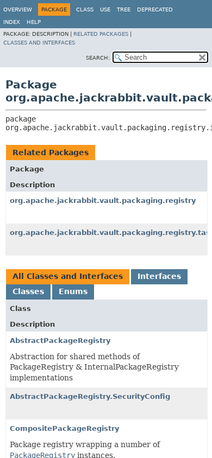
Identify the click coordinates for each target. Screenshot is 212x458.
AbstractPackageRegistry (60, 340)
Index (11, 22)
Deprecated (155, 9)
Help (34, 22)
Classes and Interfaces (39, 43)
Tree (123, 9)
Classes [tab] (28, 291)
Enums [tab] (73, 291)
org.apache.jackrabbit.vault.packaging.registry (103, 200)
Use (105, 9)
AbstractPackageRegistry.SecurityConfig (90, 396)
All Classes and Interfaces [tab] (68, 276)
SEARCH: (98, 58)
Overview (17, 9)
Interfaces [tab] (159, 276)
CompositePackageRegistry (64, 428)
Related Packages (100, 34)
